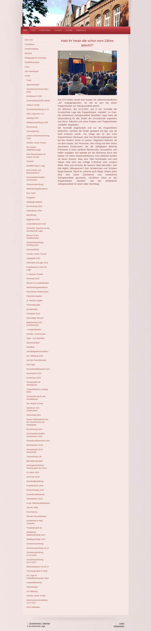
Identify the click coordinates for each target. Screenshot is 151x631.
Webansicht (119, 626)
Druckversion (35, 623)
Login (121, 623)
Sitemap (46, 623)
